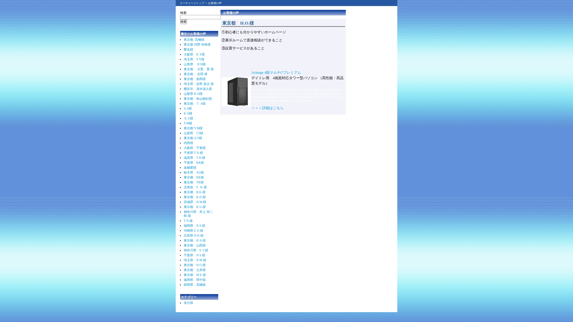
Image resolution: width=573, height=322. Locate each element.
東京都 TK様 (194, 182)
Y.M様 (188, 123)
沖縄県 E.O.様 (193, 230)
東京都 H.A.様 (195, 240)
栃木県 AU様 (194, 172)
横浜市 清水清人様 (198, 89)
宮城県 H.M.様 (195, 202)
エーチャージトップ (192, 3)
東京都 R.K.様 (194, 192)
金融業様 (190, 167)
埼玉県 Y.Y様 (194, 59)
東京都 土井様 (195, 270)
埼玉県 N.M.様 (195, 260)
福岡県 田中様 (195, 280)
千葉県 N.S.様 (194, 255)
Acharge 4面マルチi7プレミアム (276, 72)
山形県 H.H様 (195, 64)
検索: (183, 13)
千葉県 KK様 (194, 162)
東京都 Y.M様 (193, 128)
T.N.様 (188, 220)
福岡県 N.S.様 (194, 225)
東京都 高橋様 (194, 39)
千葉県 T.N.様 (193, 153)
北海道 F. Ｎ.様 (195, 187)
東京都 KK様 (194, 177)
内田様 (188, 143)
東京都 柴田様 (195, 79)
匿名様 (188, 49)
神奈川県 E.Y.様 (196, 250)
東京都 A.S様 (193, 138)
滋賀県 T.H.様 (194, 157)
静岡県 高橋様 (195, 284)
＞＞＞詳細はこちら (267, 108)
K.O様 (188, 113)
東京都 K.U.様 (195, 207)
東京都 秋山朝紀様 (198, 98)
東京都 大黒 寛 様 (199, 69)
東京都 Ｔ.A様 (195, 103)
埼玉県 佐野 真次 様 (199, 84)
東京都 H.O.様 (195, 265)
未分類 (188, 303)
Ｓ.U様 (188, 118)
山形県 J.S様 (193, 133)
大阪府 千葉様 (195, 148)
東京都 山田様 (195, 245)
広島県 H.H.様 (193, 235)
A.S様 (188, 108)
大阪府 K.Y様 (194, 54)
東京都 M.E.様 (195, 275)
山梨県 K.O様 (193, 93)
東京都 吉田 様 (195, 74)
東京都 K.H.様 (195, 197)
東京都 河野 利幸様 (197, 44)
